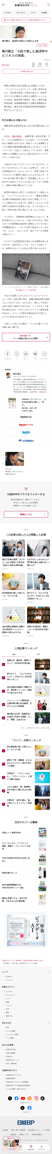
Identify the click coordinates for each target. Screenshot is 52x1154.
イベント (9, 1005)
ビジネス (8, 12)
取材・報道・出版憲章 (18, 1130)
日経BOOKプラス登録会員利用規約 (18, 1085)
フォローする (42, 45)
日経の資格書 (10, 1053)
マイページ (10, 980)
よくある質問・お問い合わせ (16, 1089)
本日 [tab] (14, 654)
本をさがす (6, 1023)
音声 (7, 1009)
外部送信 (13, 1134)
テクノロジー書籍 (12, 1034)
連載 (7, 1002)
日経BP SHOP (11, 1049)
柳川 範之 (6, 65)
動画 (7, 1012)
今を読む (44, 12)
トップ (5, 972)
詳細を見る (43, 392)
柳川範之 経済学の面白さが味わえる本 (29, 960)
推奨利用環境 (10, 1078)
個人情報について (33, 1130)
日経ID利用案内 (37, 1134)
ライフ (33, 12)
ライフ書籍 (10, 1038)
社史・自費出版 (11, 1063)
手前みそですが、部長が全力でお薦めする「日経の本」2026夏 (11, 1149)
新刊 (7, 1027)
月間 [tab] (38, 654)
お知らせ (9, 976)
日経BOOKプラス (8, 960)
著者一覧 (9, 1016)
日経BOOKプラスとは (13, 1075)
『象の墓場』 (17, 136)
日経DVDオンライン (13, 1060)
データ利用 (45, 1130)
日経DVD (9, 1056)
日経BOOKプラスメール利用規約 (17, 1082)
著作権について (24, 1134)
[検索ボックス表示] (48, 4)
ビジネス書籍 (10, 1031)
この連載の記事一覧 (26, 71)
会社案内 (5, 1130)
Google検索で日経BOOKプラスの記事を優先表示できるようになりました (27, 20)
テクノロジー (20, 12)
